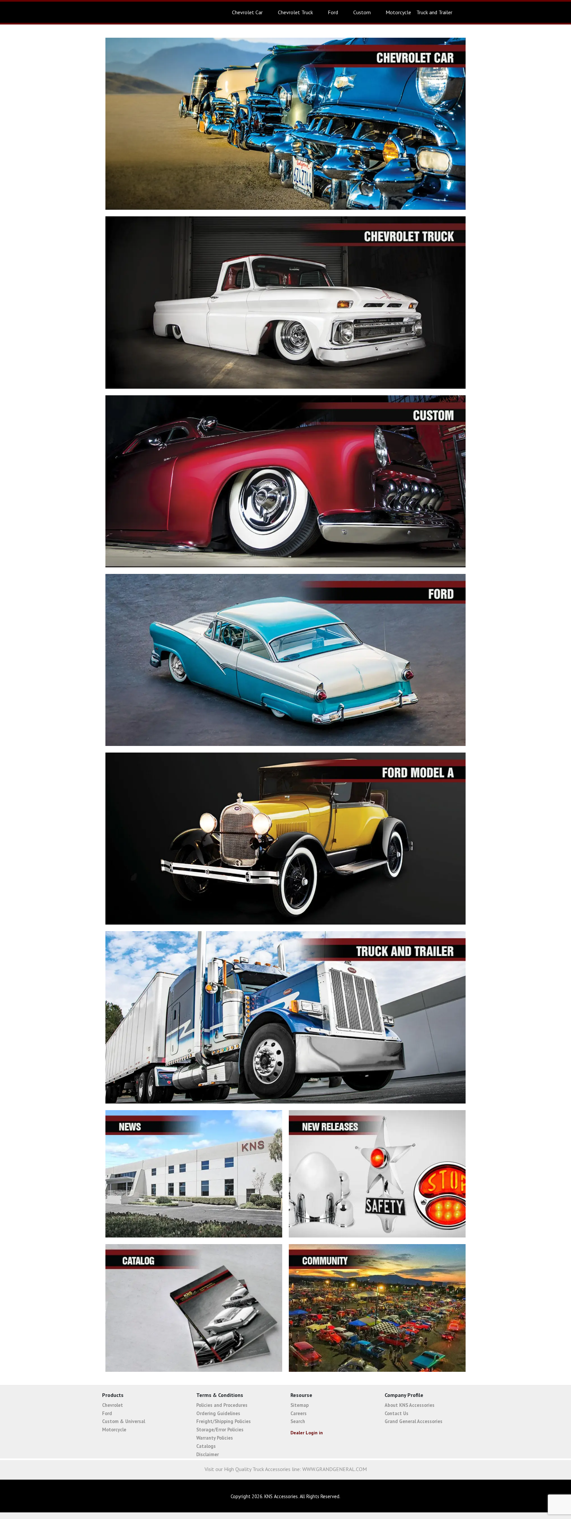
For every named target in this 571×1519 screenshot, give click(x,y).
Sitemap (299, 1405)
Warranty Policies (214, 1438)
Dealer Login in (306, 1433)
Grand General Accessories (413, 1421)
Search (297, 1421)
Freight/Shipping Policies (223, 1421)
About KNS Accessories (410, 1405)
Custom (362, 12)
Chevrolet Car (247, 12)
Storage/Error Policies (220, 1429)
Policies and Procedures (221, 1405)
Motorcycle (398, 12)
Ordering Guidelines (218, 1413)
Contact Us (396, 1413)
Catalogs (206, 1446)
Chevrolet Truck (295, 12)
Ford (333, 12)
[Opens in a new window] (524, 1497)
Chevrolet (112, 1405)
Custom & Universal (123, 1421)
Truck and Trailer (434, 12)
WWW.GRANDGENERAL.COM (334, 1469)
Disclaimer (207, 1454)
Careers (298, 1413)
